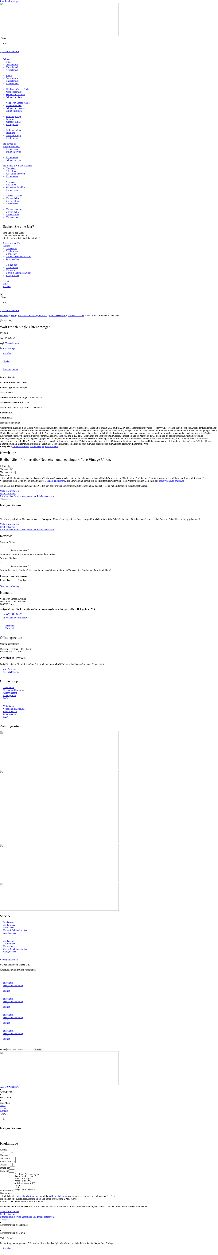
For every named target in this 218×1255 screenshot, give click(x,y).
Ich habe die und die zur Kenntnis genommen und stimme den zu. (60, 1196)
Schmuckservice (13, 151)
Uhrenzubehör (12, 198)
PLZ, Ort (4, 1171)
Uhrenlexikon (12, 201)
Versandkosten (12, 343)
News (5, 284)
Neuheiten (11, 168)
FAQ (5, 698)
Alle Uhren (11, 171)
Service (6, 246)
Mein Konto (8, 687)
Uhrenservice (12, 203)
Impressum (8, 982)
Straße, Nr (5, 1168)
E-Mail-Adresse (7, 1161)
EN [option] (4, 43)
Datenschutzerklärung (55, 481)
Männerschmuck (14, 92)
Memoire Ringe (13, 122)
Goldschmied (12, 251)
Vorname (4, 469)
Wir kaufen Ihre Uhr (15, 173)
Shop (13, 315)
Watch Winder (51, 446)
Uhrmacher (11, 254)
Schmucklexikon (14, 97)
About (6, 281)
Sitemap (7, 991)
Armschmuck (12, 70)
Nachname (5, 472)
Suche (3, 1049)
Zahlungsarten (9, 695)
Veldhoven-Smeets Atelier (18, 89)
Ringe (9, 62)
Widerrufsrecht (10, 693)
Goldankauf (11, 248)
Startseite (4, 315)
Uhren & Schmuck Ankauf (18, 256)
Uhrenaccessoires (14, 195)
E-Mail (3, 466)
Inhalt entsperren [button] (8, 493)
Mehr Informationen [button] (9, 491)
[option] (109, 43)
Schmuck (7, 59)
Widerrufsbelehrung (58, 1196)
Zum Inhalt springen (9, 1)
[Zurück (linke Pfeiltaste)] (1, 1254)
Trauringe (10, 119)
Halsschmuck (12, 67)
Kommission (12, 149)
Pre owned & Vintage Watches (17, 165)
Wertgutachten (12, 259)
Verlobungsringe (13, 116)
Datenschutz (6, 475)
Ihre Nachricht (7, 1190)
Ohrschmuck (12, 64)
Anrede (3, 1149)
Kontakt (7, 286)
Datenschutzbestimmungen (28, 1196)
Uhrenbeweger (37, 446)
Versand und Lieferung (13, 690)
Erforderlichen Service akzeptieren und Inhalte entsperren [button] (27, 496)
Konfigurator (12, 124)
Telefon (4, 1164)
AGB (5, 988)
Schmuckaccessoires (15, 94)
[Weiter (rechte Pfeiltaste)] (3, 1254)
